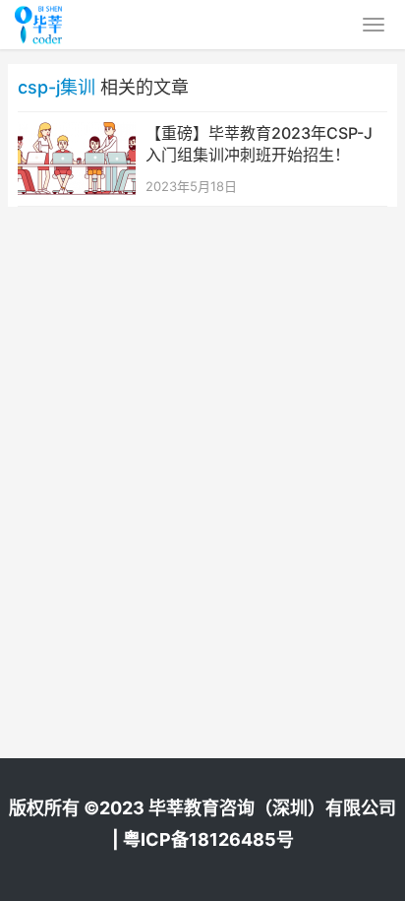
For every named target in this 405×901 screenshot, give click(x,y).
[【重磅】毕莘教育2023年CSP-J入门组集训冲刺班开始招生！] (77, 134)
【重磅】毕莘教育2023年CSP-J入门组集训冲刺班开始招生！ (259, 143)
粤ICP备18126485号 (208, 839)
